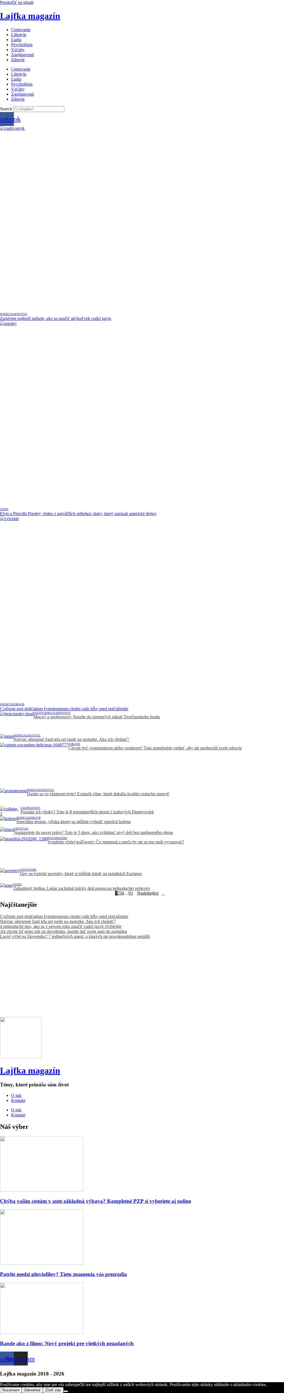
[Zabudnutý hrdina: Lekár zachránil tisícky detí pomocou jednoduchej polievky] (6, 887)
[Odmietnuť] (66, 1391)
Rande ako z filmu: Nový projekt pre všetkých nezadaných (67, 1343)
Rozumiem (10, 1390)
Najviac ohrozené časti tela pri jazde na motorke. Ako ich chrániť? (71, 739)
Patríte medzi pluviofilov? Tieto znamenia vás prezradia (63, 1274)
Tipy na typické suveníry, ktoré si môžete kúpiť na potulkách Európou (80, 873)
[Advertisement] (142, 978)
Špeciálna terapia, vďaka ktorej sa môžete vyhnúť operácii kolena (73, 821)
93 (130, 893)
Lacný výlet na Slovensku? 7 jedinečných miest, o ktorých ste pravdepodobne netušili (75, 936)
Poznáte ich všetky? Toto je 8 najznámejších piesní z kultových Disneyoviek (87, 812)
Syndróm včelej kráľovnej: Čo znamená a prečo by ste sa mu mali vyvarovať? (116, 842)
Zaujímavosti (22, 54)
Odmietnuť (32, 1390)
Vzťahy (18, 49)
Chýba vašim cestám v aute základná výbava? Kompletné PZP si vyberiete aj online (95, 1201)
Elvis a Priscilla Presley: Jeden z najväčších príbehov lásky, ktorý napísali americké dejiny (78, 513)
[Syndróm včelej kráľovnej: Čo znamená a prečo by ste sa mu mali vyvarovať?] (24, 852)
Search (6, 108)
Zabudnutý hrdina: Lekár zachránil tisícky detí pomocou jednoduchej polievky (81, 888)
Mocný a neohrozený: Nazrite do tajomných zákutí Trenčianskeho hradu (97, 716)
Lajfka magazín (30, 16)
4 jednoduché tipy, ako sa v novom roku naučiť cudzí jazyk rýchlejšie (60, 926)
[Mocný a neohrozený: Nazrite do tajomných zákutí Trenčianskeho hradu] (17, 722)
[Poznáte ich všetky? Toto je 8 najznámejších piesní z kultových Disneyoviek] (10, 811)
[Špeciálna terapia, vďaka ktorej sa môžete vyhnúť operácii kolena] (8, 821)
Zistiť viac (53, 1390)
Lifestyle (18, 34)
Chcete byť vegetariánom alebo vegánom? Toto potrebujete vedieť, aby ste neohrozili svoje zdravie (155, 748)
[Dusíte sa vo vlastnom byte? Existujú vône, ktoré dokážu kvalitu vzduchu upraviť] (13, 797)
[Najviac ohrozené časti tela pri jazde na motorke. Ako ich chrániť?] (6, 738)
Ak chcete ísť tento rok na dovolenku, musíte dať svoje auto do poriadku (63, 931)
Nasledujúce (148, 893)
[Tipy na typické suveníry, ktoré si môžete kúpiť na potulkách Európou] (9, 875)
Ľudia (16, 39)
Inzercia (6, 314)
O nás (16, 1095)
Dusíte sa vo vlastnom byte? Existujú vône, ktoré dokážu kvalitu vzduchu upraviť (98, 793)
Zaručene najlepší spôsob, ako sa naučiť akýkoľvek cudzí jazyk (55, 318)
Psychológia (21, 44)
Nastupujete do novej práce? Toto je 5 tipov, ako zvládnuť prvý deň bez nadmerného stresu (93, 832)
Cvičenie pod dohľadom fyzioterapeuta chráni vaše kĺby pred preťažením (64, 708)
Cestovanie (21, 29)
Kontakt (18, 1100)
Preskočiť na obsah (17, 2)
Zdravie (18, 59)
